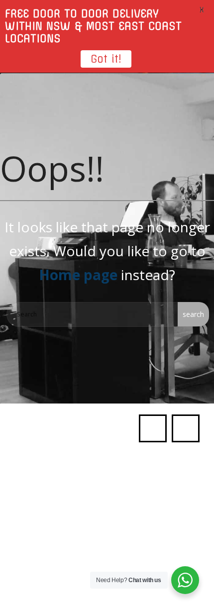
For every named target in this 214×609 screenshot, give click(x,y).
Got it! (106, 59)
